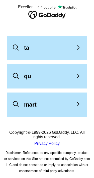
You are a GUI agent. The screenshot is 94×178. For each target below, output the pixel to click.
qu (27, 76)
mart (30, 104)
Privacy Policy (47, 143)
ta (26, 47)
